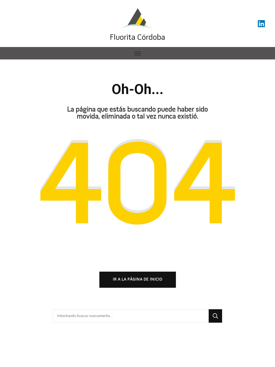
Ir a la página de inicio (137, 279)
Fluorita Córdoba (137, 38)
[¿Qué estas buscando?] (131, 316)
